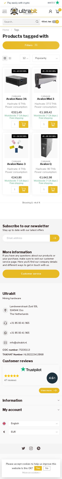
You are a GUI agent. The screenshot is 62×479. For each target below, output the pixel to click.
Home (6, 30)
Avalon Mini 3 (45, 98)
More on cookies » (31, 472)
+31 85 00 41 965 (19, 323)
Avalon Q (45, 164)
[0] (57, 11)
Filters (29, 45)
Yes (38, 468)
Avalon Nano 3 (16, 164)
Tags (16, 30)
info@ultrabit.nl (18, 342)
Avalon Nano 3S (16, 98)
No (46, 468)
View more (46, 390)
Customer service (31, 273)
